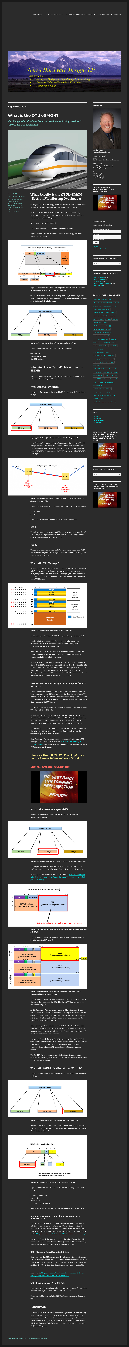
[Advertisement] (65, 35)
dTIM (115, 319)
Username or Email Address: (101, 229)
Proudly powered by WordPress (37, 1339)
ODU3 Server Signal (108, 342)
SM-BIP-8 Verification (14, 207)
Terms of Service (103, 14)
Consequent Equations (101, 312)
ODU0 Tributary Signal (101, 336)
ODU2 (113, 339)
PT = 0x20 (97, 392)
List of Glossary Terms (53, 14)
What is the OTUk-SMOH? (33, 115)
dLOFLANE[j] (98, 319)
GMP (105, 322)
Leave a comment (13, 211)
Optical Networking (100, 279)
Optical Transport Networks (16, 196)
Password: (96, 234)
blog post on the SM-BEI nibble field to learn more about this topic (61, 1234)
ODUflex (113, 345)
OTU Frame (11, 199)
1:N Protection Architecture (102, 302)
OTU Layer (97, 385)
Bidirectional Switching (101, 309)
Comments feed (99, 420)
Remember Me (99, 240)
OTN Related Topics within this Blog (79, 14)
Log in (96, 416)
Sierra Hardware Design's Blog (17, 1339)
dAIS (113, 312)
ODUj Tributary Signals (101, 352)
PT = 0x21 (106, 392)
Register (96, 247)
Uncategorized (98, 285)
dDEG (96, 316)
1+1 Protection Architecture (102, 299)
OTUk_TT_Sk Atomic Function (103, 382)
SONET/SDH (98, 398)
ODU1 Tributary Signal (101, 339)
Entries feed (98, 418)
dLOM (108, 319)
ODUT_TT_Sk (98, 362)
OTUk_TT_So (11, 203)
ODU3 (96, 342)
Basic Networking (99, 277)
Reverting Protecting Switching (104, 395)
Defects (104, 316)
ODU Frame (98, 349)
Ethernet (97, 322)
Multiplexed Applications (102, 326)
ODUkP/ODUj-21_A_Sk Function (104, 355)
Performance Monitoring (102, 388)
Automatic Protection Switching (104, 306)
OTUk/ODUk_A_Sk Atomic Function (105, 379)
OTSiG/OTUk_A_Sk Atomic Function (105, 372)
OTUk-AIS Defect (111, 375)
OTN (96, 365)
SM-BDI (18, 203)
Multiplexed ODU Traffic (101, 329)
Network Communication (102, 332)
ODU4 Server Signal (100, 345)
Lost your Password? (100, 249)
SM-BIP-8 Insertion (16, 205)
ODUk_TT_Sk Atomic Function (103, 359)
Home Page (37, 14)
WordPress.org (98, 422)
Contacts (117, 14)
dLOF (112, 316)
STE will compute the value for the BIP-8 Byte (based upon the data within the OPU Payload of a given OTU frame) (58, 877)
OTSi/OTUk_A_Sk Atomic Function (104, 369)
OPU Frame (109, 362)
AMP (116, 302)
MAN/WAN (99, 281)
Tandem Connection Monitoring (104, 402)
